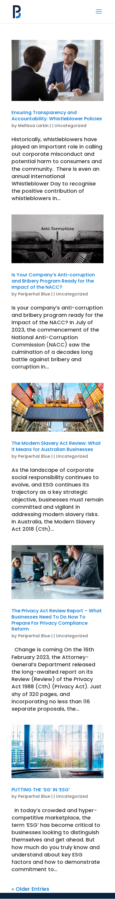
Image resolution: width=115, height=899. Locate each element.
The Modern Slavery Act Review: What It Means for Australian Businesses (56, 446)
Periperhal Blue (34, 294)
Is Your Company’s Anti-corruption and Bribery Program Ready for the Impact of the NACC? (53, 280)
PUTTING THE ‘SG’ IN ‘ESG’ (41, 789)
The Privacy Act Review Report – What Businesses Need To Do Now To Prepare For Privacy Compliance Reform (57, 619)
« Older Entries (30, 889)
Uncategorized (70, 126)
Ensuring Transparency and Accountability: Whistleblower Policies (57, 115)
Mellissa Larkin (33, 126)
